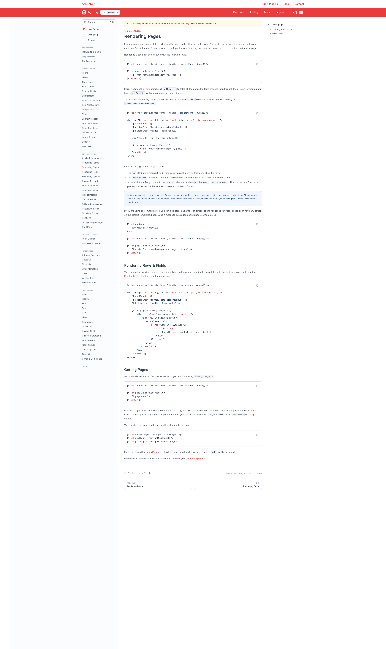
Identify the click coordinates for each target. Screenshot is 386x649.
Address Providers (91, 255)
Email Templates (90, 128)
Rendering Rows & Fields (282, 29)
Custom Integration (91, 335)
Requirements (88, 56)
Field (84, 317)
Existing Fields (89, 91)
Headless (86, 146)
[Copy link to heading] (121, 265)
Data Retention (89, 132)
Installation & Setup (91, 51)
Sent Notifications (90, 104)
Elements (86, 264)
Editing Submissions (92, 204)
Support (91, 40)
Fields (85, 77)
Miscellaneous (89, 282)
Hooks (85, 298)
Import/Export (89, 137)
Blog (286, 4)
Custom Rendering (91, 181)
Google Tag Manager (92, 222)
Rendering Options (91, 176)
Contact (299, 4)
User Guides (93, 29)
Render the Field (133, 276)
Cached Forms (89, 199)
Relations (86, 217)
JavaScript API (89, 349)
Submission (87, 322)
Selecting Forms (90, 213)
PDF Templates (89, 194)
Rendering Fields (90, 171)
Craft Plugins (270, 4)
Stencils (85, 114)
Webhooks (87, 278)
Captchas (86, 259)
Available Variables (91, 158)
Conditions (87, 82)
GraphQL (86, 354)
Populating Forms (90, 208)
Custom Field (88, 331)
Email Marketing (90, 268)
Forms (85, 72)
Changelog (93, 34)
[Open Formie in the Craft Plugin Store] (301, 12)
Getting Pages (276, 33)
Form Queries (88, 238)
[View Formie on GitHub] (295, 12)
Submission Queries (91, 243)
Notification (87, 326)
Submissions (88, 95)
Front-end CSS (89, 340)
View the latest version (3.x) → (204, 23)
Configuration (88, 61)
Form (84, 303)
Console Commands (92, 358)
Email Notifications (91, 100)
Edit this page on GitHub (139, 473)
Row (84, 312)
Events (85, 294)
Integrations (88, 109)
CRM (84, 273)
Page (84, 308)
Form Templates (90, 123)
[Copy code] (257, 64)
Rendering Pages (90, 167)
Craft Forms (87, 227)
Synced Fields (89, 86)
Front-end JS (88, 344)
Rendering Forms (90, 162)
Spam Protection (90, 118)
